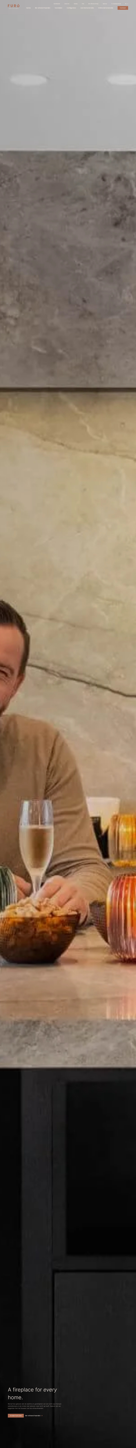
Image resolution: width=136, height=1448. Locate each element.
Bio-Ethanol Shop (93, 4)
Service (105, 4)
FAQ (83, 4)
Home (28, 8)
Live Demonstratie (87, 8)
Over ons (66, 4)
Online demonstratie (105, 8)
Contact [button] (123, 8)
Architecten (57, 4)
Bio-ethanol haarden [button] (32, 1416)
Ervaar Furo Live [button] (16, 1416)
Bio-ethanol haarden (42, 8)
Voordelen (58, 8)
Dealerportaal (117, 4)
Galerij (75, 4)
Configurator (71, 8)
